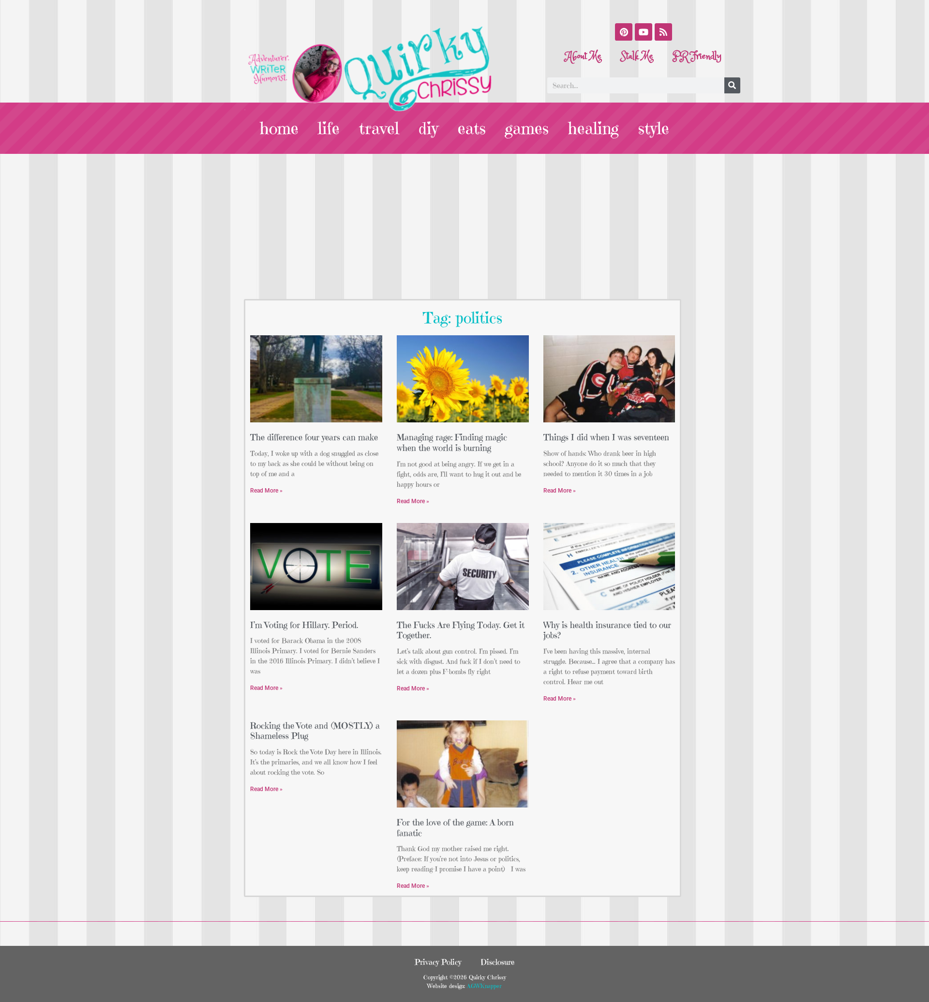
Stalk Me (637, 56)
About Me (583, 56)
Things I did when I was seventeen (606, 437)
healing (593, 128)
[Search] (732, 85)
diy (428, 128)
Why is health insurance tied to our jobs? (607, 630)
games (527, 128)
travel (379, 128)
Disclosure (497, 962)
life (329, 128)
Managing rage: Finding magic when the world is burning (452, 442)
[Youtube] (643, 32)
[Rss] (663, 32)
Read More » (266, 490)
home (279, 128)
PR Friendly (697, 56)
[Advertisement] (464, 226)
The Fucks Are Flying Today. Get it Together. (460, 630)
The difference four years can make (314, 437)
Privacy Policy (438, 962)
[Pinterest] (623, 32)
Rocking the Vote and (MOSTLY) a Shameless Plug (315, 731)
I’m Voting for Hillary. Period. (304, 624)
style (653, 128)
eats (472, 128)
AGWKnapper (483, 985)
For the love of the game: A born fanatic (455, 827)
